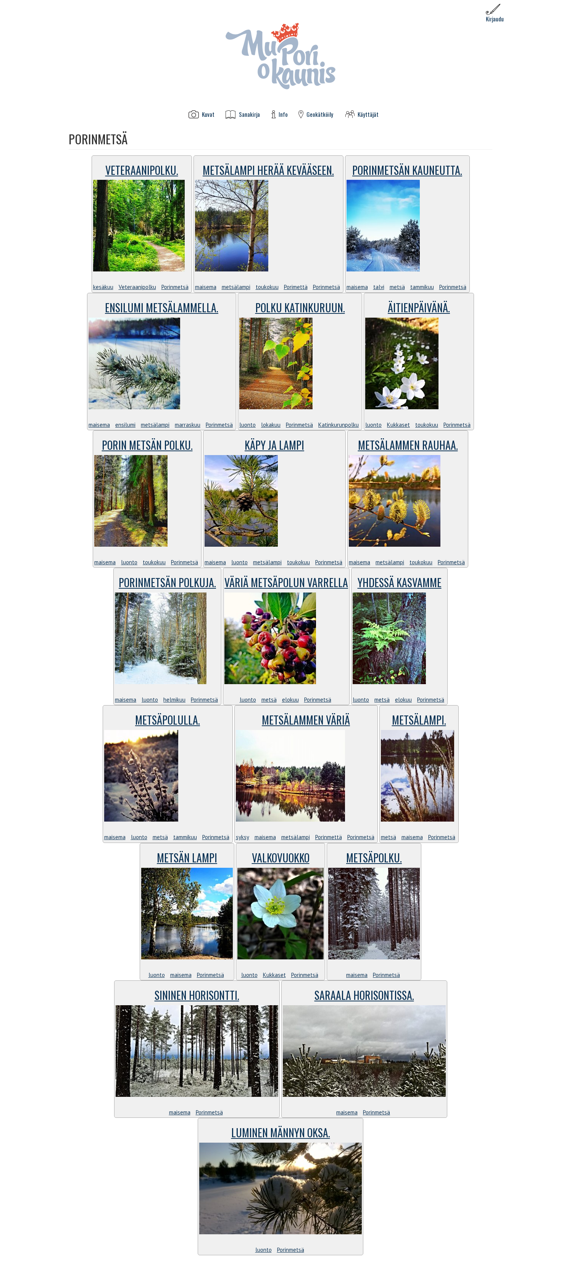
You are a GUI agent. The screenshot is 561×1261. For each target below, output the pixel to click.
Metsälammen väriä (306, 720)
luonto (247, 424)
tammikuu (422, 287)
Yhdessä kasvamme (400, 582)
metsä (397, 287)
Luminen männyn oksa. (280, 1132)
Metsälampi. (419, 720)
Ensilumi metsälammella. (161, 307)
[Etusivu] (280, 55)
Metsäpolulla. (167, 720)
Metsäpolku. (374, 857)
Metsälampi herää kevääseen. (268, 170)
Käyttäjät (368, 114)
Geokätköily (319, 114)
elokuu (290, 699)
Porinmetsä (175, 287)
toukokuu (267, 287)
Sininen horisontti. (197, 995)
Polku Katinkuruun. (300, 307)
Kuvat (208, 114)
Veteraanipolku (137, 287)
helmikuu (174, 699)
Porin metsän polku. (147, 445)
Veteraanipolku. (141, 170)
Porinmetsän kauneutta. (407, 170)
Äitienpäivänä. (419, 307)
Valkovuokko (281, 857)
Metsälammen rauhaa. (408, 445)
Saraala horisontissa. (364, 995)
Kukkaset (398, 424)
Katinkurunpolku (338, 424)
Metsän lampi (187, 857)
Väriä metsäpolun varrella (286, 582)
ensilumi (125, 424)
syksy (242, 837)
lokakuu (270, 424)
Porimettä (296, 287)
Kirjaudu (495, 19)
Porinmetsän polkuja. (167, 582)
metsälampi (236, 287)
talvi (378, 287)
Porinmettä (328, 837)
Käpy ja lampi (274, 445)
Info (283, 114)
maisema (205, 287)
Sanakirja (249, 114)
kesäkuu (103, 287)
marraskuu (187, 424)
